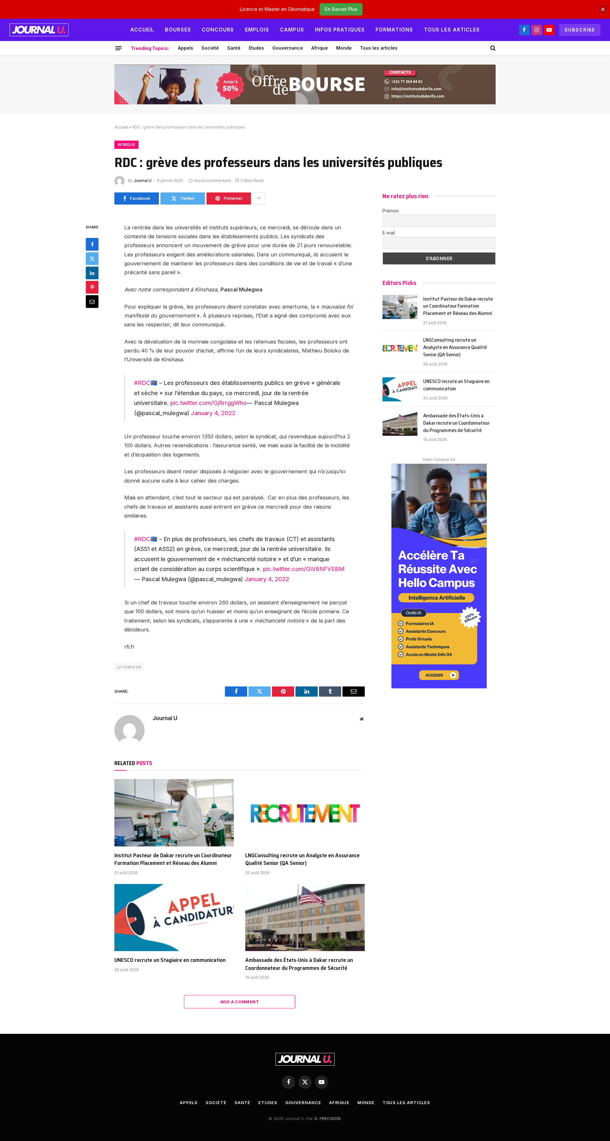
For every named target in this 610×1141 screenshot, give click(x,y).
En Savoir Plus (341, 9)
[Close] (603, 9)
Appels (185, 48)
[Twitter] (92, 258)
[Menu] (118, 48)
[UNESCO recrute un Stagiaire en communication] (174, 917)
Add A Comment (239, 1001)
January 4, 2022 (213, 412)
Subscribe (580, 29)
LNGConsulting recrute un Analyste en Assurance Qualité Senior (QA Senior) (302, 859)
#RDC (142, 382)
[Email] (92, 301)
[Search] (492, 48)
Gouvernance (287, 48)
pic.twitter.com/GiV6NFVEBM (303, 568)
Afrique (319, 48)
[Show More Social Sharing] (259, 198)
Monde (344, 48)
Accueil (142, 29)
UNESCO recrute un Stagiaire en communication (170, 960)
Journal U (143, 180)
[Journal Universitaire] (39, 29)
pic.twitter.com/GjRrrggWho (208, 402)
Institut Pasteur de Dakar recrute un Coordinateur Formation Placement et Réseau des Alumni (173, 859)
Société (210, 48)
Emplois (257, 29)
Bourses (178, 29)
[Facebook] (92, 244)
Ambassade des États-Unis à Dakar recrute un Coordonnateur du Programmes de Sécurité (299, 964)
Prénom (391, 210)
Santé (234, 48)
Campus (292, 29)
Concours (218, 29)
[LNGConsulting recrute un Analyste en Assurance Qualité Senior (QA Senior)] (305, 812)
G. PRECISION (327, 1118)
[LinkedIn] (92, 272)
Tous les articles (452, 29)
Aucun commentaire (212, 180)
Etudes (256, 48)
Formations (394, 29)
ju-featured (129, 666)
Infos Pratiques (340, 29)
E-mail (389, 232)
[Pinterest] (92, 287)
